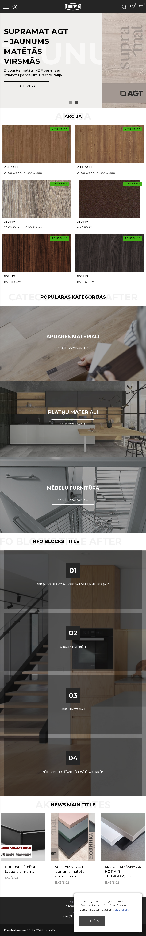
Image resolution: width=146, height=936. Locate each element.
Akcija (73, 116)
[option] (73, 60)
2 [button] (76, 102)
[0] (132, 7)
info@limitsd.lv (73, 916)
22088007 (73, 906)
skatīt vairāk (27, 86)
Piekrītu (92, 921)
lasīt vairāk (121, 909)
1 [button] (70, 102)
